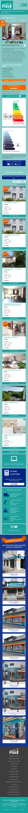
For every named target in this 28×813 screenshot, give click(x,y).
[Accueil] (7, 5)
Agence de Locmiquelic (14, 630)
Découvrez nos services (14, 490)
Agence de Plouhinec (14, 658)
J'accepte (7, 809)
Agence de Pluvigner (14, 686)
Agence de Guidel (14, 575)
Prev (3, 31)
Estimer (14, 484)
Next (24, 31)
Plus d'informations (14, 215)
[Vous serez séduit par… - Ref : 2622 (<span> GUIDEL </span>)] (14, 31)
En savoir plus (21, 809)
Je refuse (13, 809)
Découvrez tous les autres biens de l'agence (14, 80)
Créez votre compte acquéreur (14, 464)
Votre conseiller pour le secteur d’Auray (14, 713)
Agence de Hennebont (14, 603)
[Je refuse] (26, 805)
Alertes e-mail (14, 452)
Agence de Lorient (14, 741)
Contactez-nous (14, 530)
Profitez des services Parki (14, 161)
